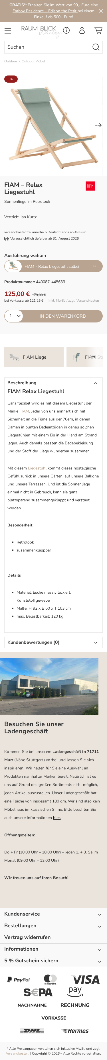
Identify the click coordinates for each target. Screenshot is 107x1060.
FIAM (24, 411)
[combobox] (47, 47)
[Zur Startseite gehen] (40, 32)
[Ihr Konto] (82, 32)
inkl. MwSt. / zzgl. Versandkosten (74, 301)
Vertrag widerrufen (27, 937)
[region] (53, 125)
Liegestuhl (37, 468)
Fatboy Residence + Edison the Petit (45, 11)
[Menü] (7, 32)
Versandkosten (17, 1053)
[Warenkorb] (98, 32)
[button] (53, 383)
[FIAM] (88, 186)
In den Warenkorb (63, 316)
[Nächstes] (98, 126)
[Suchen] (96, 47)
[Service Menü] (66, 32)
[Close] (101, 11)
